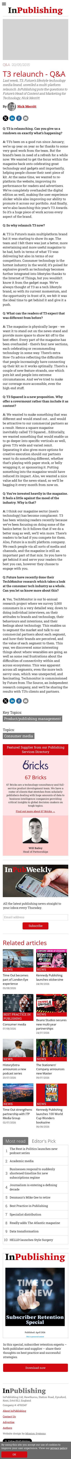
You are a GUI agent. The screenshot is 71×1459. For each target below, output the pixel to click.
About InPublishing (14, 1410)
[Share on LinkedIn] (12, 118)
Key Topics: (12, 712)
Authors (7, 1427)
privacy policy (58, 1448)
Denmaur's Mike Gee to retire (30, 1197)
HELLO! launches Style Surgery (31, 1240)
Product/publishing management (32, 718)
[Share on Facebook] (19, 118)
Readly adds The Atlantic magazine (35, 1223)
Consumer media (18, 736)
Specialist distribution (25, 1214)
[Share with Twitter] (5, 118)
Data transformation (24, 1231)
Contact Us (9, 1416)
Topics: (8, 729)
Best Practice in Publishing (29, 1206)
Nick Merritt (26, 106)
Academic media (22, 1161)
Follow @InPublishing (19, 1441)
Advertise (8, 1422)
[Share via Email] (25, 118)
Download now (35, 1367)
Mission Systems (35, 1433)
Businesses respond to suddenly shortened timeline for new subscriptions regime (32, 1173)
